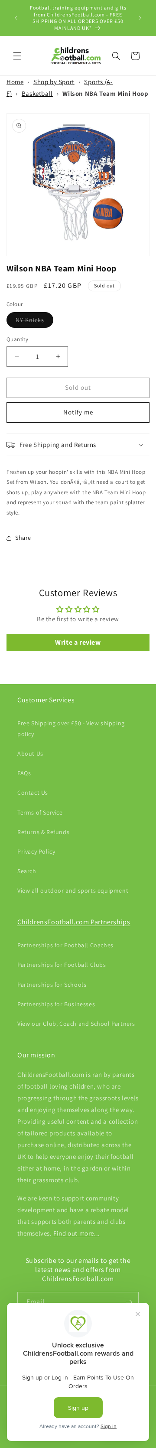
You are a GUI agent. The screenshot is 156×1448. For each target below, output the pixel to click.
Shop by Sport (54, 82)
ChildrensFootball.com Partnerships (73, 921)
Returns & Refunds (43, 832)
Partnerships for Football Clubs (61, 965)
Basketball (37, 93)
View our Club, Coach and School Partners (76, 1023)
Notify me (78, 412)
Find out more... (76, 1233)
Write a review (78, 642)
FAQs (24, 773)
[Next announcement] (140, 17)
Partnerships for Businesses (56, 1004)
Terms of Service (40, 812)
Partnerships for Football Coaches (65, 945)
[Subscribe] (128, 1302)
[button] (17, 55)
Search (26, 871)
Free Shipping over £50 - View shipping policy (71, 728)
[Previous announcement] (16, 17)
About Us (30, 753)
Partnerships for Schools (51, 984)
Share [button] (23, 537)
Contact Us (32, 792)
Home (14, 82)
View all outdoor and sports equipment (72, 890)
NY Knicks (34, 322)
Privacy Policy (36, 851)
